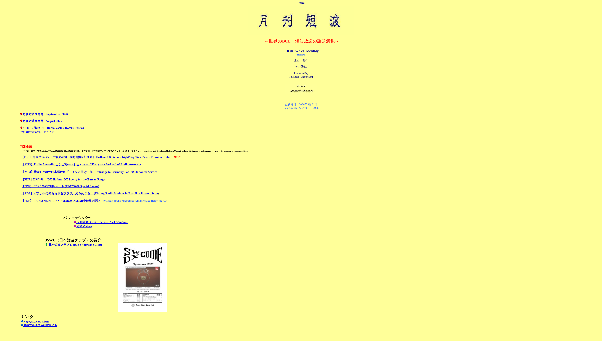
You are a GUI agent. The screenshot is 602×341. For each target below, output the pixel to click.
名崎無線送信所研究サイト (40, 325)
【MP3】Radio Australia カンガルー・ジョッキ (54, 164)
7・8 (26, 128)
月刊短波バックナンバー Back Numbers (102, 222)
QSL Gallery (84, 226)
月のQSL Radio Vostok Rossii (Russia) (58, 128)
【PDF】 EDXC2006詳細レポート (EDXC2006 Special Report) (60, 186)
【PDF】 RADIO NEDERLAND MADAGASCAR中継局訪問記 (61, 200)
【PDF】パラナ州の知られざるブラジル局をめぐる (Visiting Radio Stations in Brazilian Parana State (90, 193)
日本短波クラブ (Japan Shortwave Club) (75, 244)
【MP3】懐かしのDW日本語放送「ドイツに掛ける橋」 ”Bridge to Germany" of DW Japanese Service (90, 172)
